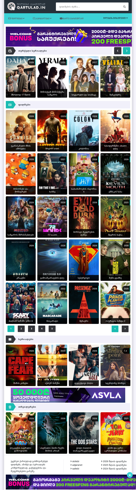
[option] (21, 77)
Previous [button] (117, 50)
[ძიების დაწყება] (124, 6)
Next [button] (126, 50)
